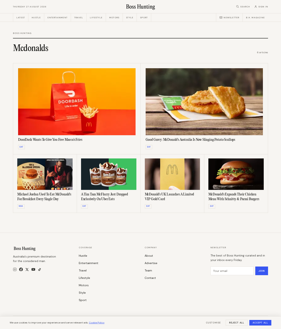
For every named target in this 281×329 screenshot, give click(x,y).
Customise (213, 322)
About (149, 255)
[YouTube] (33, 269)
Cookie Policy (97, 322)
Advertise (151, 263)
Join (262, 270)
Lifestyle (96, 17)
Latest (20, 17)
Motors (114, 17)
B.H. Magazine (255, 17)
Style (129, 17)
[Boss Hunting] (140, 6)
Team (148, 270)
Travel (78, 17)
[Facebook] (21, 269)
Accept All (260, 322)
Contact (150, 278)
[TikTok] (39, 269)
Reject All (236, 322)
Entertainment (57, 17)
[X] (27, 269)
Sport (144, 17)
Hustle (36, 17)
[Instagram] (15, 269)
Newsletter (231, 17)
